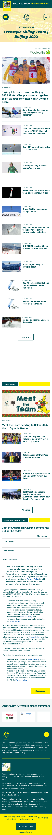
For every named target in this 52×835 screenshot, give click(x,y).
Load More (26, 337)
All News (26, 510)
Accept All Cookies (26, 826)
